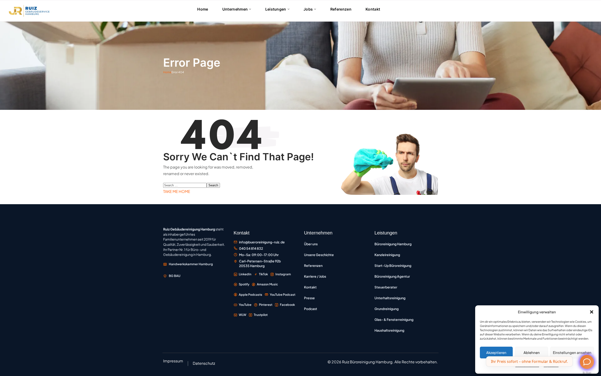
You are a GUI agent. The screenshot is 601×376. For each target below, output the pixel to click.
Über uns (311, 244)
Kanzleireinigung (387, 255)
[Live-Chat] (587, 362)
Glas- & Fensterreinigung (393, 319)
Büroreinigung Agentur (392, 276)
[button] (591, 312)
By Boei (587, 372)
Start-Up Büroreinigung (392, 265)
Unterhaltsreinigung (389, 298)
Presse (309, 298)
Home (167, 72)
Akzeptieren (496, 352)
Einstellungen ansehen (572, 352)
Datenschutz (204, 363)
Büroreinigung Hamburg (393, 244)
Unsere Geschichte (319, 255)
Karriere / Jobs (315, 276)
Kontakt (310, 287)
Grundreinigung (386, 309)
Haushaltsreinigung (389, 330)
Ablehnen (532, 352)
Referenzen (313, 265)
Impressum (173, 360)
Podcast (310, 309)
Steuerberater (385, 287)
